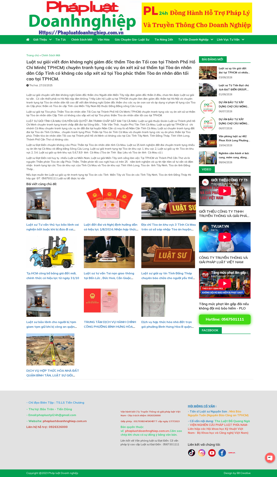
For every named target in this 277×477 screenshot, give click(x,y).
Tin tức (61, 39)
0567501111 (232, 319)
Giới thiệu (41, 39)
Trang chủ (32, 55)
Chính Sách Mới (82, 39)
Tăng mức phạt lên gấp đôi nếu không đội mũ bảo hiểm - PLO (224, 306)
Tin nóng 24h (164, 39)
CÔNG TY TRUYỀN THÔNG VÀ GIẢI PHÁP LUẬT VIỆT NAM (223, 259)
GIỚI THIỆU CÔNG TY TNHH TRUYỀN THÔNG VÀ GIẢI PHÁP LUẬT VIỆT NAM (224, 215)
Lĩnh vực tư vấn (229, 39)
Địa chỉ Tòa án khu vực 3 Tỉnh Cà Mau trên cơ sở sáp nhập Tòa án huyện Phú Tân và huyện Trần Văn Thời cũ (168, 229)
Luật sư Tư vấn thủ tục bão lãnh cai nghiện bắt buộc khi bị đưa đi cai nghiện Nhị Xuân (52, 229)
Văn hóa (104, 39)
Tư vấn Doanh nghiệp (194, 39)
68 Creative (244, 473)
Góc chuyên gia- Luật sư (133, 39)
